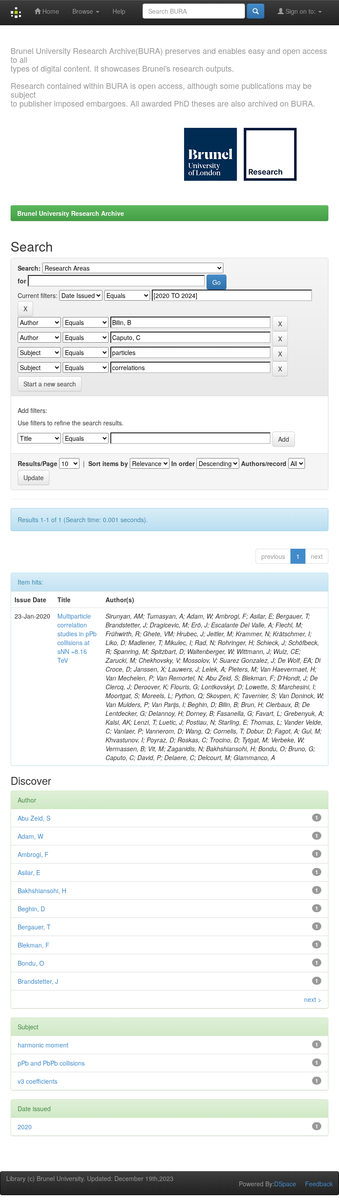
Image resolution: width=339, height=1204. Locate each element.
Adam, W (30, 836)
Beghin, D (31, 908)
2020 (25, 1126)
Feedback (319, 1183)
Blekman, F (33, 944)
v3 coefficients (37, 1081)
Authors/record (263, 463)
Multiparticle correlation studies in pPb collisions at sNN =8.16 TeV (77, 638)
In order (183, 463)
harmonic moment (43, 1044)
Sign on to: (300, 11)
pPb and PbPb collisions (51, 1063)
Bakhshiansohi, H (42, 890)
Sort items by (108, 463)
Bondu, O (31, 963)
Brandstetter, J (38, 981)
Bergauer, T (34, 926)
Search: (29, 268)
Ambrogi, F (33, 854)
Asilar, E (29, 872)
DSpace (285, 1183)
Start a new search (49, 383)
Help (119, 11)
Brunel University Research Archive (70, 213)
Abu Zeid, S (34, 818)
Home (50, 11)
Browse (83, 11)
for (22, 280)
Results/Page (37, 463)
